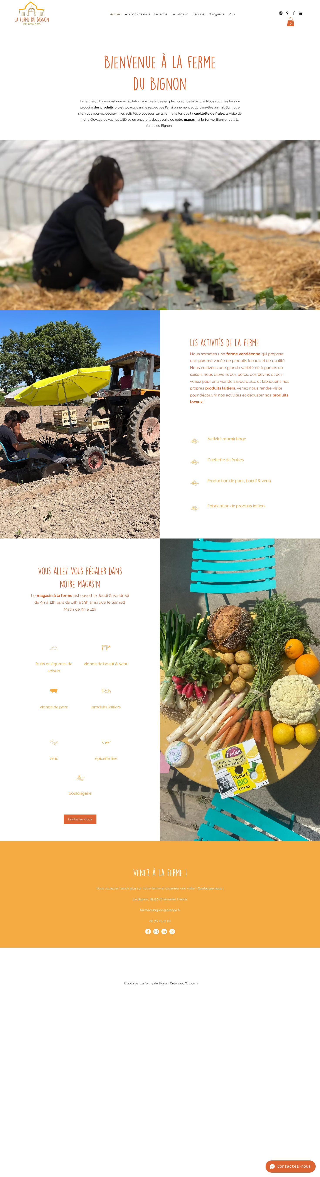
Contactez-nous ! (211, 888)
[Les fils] (172, 931)
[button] (290, 21)
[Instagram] (281, 13)
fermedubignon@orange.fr (160, 910)
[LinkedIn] (300, 13)
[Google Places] (287, 13)
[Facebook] (294, 13)
